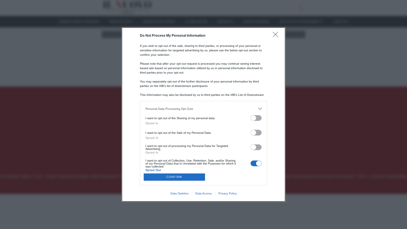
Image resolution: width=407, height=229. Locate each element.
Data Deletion (179, 193)
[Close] (277, 36)
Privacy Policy (227, 193)
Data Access (203, 193)
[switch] (256, 118)
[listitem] (203, 108)
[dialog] (203, 114)
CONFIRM (174, 177)
